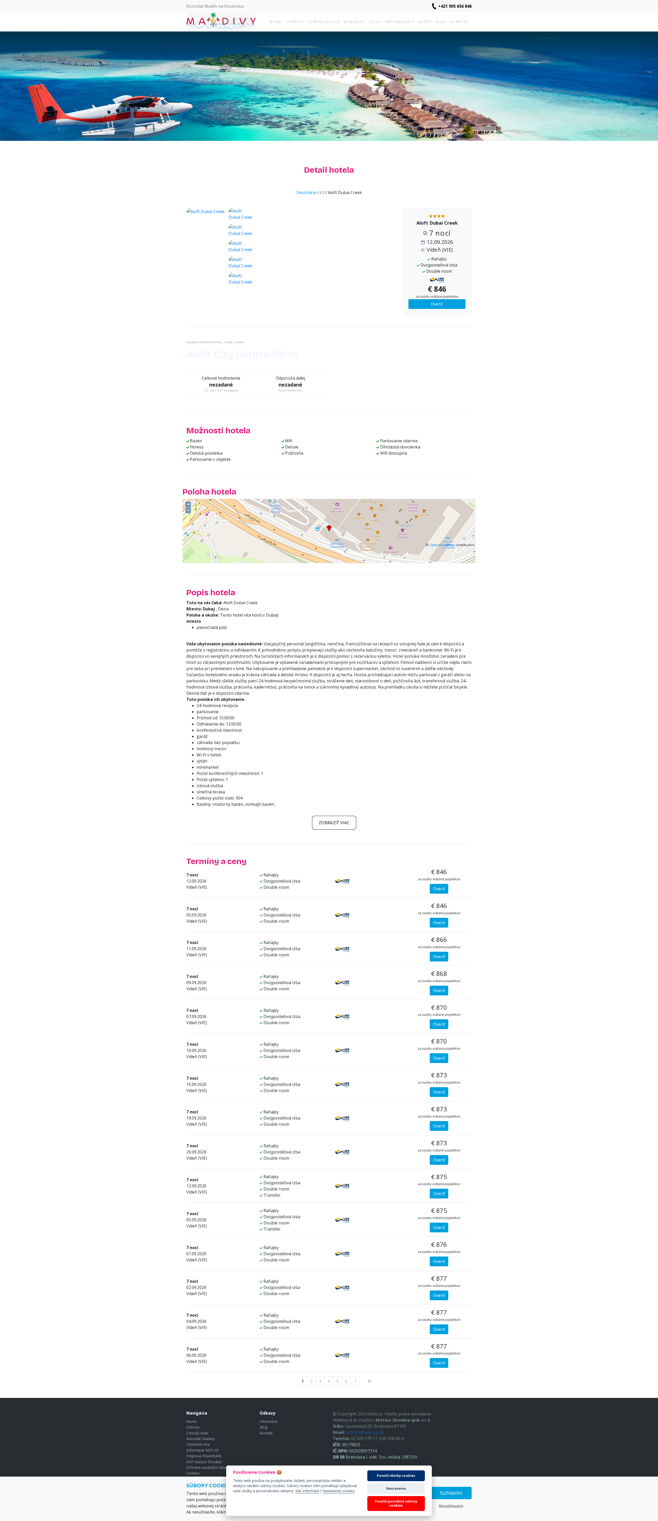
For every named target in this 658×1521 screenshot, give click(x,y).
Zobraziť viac (334, 823)
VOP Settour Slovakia (204, 1461)
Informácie (269, 1421)
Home (275, 22)
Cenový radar (197, 1433)
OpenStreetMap (442, 545)
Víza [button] (373, 22)
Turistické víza (198, 1444)
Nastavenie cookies (339, 1490)
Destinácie (306, 192)
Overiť (437, 304)
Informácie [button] (398, 22)
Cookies (193, 1473)
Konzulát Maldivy (200, 1438)
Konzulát (354, 22)
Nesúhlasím (451, 1506)
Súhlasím (451, 1492)
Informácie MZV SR (202, 1450)
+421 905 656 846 (455, 6)
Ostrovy (294, 22)
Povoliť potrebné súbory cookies (396, 1503)
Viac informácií (307, 1490)
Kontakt (460, 22)
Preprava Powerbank (203, 1455)
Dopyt (425, 22)
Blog (441, 22)
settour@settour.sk (365, 1432)
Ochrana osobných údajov (208, 1467)
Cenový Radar (324, 22)
